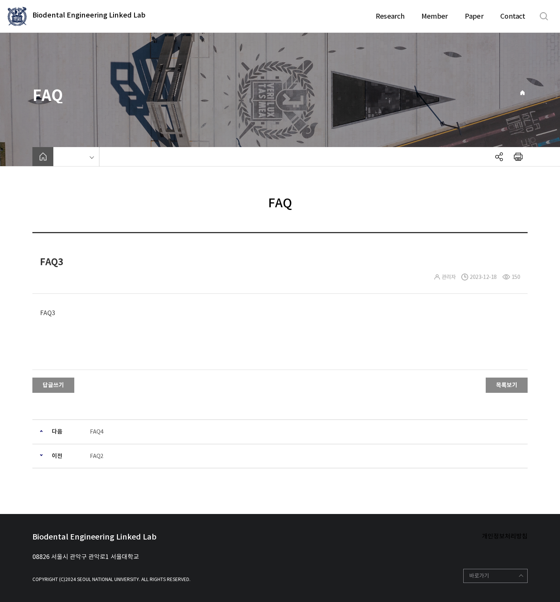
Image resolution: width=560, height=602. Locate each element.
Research (390, 16)
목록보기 (506, 385)
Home (522, 92)
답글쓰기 (53, 385)
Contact (512, 16)
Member (434, 16)
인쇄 (518, 156)
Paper (474, 16)
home (42, 156)
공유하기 (499, 156)
